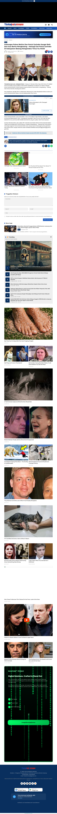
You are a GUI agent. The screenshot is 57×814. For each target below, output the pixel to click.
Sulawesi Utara (13, 137)
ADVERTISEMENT (48, 778)
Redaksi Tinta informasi (12, 51)
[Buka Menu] (49, 25)
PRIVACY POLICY (40, 778)
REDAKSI (7, 778)
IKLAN (29, 780)
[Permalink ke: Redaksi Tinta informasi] (6, 52)
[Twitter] (46, 146)
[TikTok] (32, 784)
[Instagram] (27, 784)
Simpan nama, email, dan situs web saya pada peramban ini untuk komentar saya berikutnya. (29, 216)
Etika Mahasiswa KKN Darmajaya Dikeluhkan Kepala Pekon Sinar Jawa (29, 284)
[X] (24, 784)
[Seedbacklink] (35, 783)
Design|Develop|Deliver (28, 722)
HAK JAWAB (33, 778)
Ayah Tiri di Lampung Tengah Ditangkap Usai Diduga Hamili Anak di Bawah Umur (30, 294)
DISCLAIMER (26, 778)
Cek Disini (20, 798)
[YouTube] (30, 784)
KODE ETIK (11, 778)
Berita (6, 42)
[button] (46, 25)
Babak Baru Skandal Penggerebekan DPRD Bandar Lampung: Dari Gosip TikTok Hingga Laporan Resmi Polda (35, 227)
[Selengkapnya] (51, 237)
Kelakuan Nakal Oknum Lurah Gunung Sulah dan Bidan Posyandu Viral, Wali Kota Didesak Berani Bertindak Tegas (30, 289)
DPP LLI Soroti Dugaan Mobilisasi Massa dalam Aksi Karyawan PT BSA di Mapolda (29, 279)
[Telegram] (49, 146)
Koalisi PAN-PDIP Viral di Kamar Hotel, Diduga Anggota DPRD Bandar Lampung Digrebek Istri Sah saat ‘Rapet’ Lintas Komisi (31, 299)
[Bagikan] (51, 52)
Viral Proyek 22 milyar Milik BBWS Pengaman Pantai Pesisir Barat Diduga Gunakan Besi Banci (29, 273)
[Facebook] (43, 146)
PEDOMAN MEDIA (19, 778)
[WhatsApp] (51, 146)
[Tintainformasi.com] (14, 24)
